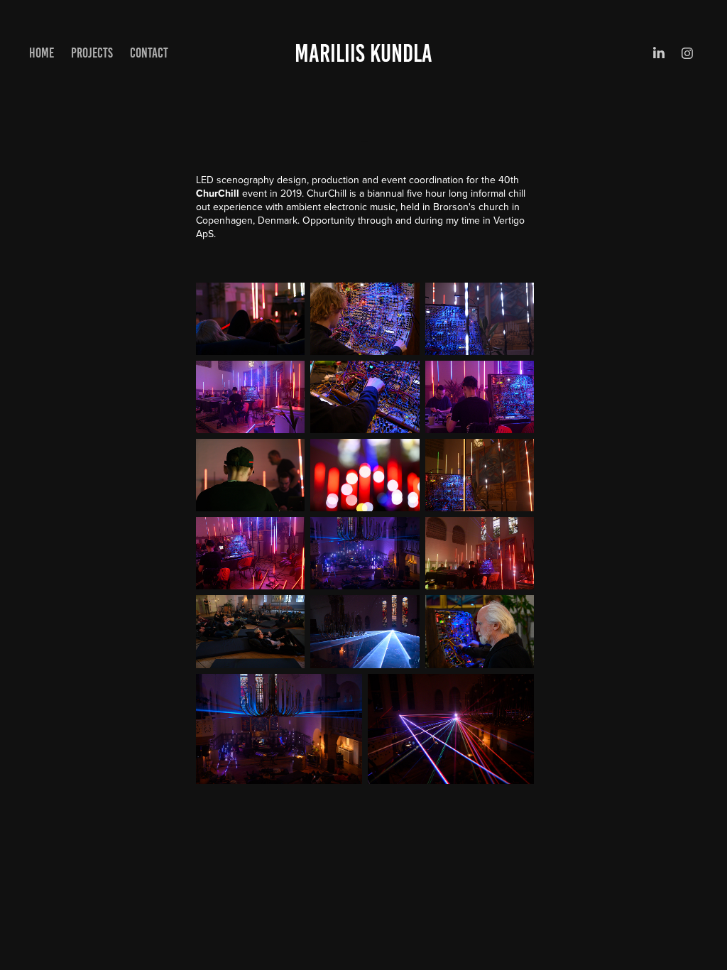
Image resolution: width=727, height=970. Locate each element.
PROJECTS (92, 52)
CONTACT (149, 52)
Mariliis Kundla (363, 53)
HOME (41, 52)
